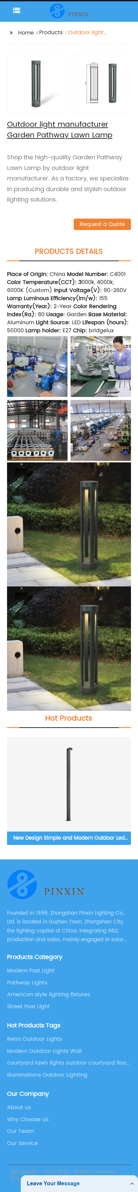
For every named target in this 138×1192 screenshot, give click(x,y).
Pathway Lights (27, 983)
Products (51, 32)
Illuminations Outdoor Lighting (47, 1075)
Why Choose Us (28, 1119)
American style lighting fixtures (48, 994)
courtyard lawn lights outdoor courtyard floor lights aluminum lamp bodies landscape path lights (69, 1063)
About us (19, 1107)
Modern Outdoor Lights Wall (44, 1051)
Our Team (20, 1131)
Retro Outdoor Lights (34, 1039)
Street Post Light (28, 1007)
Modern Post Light (31, 971)
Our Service (22, 1143)
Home (26, 33)
